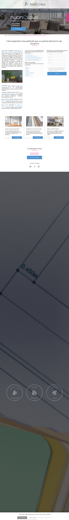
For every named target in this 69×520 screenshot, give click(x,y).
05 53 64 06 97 (16, 25)
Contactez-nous (18, 28)
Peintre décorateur (29, 9)
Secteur (9, 35)
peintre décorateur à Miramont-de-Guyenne (12, 51)
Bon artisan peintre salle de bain (31, 56)
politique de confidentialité (54, 70)
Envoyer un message (34, 157)
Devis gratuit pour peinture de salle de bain (33, 60)
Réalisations (64, 9)
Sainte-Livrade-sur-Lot (30, 73)
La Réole (27, 70)
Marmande (28, 71)
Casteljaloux (28, 68)
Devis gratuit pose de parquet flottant (32, 59)
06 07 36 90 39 (16, 23)
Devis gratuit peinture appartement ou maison (34, 58)
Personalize (42, 517)
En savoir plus (17, 137)
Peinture (37, 9)
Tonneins (27, 74)
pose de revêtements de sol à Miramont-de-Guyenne (12, 101)
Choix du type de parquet (12, 129)
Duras (27, 69)
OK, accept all (22, 517)
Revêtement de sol (44, 9)
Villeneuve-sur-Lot (29, 75)
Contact (65, 11)
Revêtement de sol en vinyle (34, 129)
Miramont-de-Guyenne (16, 35)
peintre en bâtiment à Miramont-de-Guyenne (12, 93)
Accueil (22, 9)
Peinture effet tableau (53, 129)
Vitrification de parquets (55, 9)
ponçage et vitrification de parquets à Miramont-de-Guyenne (12, 106)
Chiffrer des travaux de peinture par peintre (33, 57)
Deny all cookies (33, 517)
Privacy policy (49, 517)
